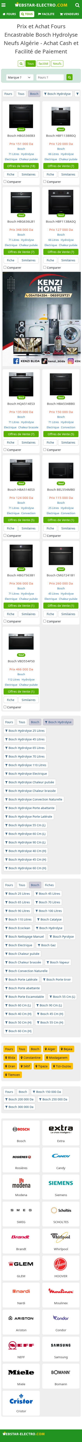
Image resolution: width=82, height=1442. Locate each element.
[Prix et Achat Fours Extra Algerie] (61, 1129)
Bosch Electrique (20, 945)
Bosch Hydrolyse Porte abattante (31, 808)
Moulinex (61, 1303)
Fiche (10, 174)
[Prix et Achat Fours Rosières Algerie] (21, 1156)
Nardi (21, 1303)
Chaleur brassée (28, 427)
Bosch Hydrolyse (59, 94)
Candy (60, 1168)
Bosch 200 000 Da (21, 1099)
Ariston (21, 1330)
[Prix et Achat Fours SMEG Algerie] (21, 1210)
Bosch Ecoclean (19, 928)
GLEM (21, 1276)
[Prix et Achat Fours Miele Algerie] (21, 1372)
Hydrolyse (27, 154)
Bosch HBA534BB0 (61, 403)
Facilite (48, 14)
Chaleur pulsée (28, 159)
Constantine (32, 1058)
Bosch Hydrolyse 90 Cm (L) (27, 842)
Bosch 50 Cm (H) (20, 1022)
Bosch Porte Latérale (23, 979)
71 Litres (14, 154)
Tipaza (43, 1066)
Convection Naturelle (65, 428)
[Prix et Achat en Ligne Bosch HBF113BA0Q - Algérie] (61, 202)
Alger (51, 1049)
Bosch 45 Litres (49, 894)
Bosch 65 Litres (19, 902)
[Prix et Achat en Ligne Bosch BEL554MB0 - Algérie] (61, 470)
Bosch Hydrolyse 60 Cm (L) (27, 834)
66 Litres (53, 154)
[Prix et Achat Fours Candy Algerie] (61, 1156)
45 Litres (53, 593)
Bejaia (68, 1049)
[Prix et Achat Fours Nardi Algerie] (21, 1291)
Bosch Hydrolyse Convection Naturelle (35, 799)
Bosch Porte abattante (24, 988)
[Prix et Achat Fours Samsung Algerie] (61, 1345)
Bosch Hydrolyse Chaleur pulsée (31, 782)
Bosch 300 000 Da (21, 1107)
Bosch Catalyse (51, 919)
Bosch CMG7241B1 (61, 575)
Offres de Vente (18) (21, 166)
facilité (43, 64)
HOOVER (60, 1276)
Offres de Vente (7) (61, 166)
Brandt (21, 1249)
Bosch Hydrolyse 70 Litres (27, 756)
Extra (61, 1141)
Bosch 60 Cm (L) (20, 1005)
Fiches (49, 885)
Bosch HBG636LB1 (21, 221)
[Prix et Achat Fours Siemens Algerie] (61, 1183)
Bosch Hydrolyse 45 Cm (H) (27, 859)
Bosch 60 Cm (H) (20, 1031)
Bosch (34, 94)
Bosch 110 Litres (20, 919)
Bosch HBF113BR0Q (61, 135)
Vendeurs (71, 14)
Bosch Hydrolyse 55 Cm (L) (27, 825)
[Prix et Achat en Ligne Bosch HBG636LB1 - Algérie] (21, 202)
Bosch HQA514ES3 (21, 403)
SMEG (21, 1222)
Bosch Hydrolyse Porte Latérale (30, 816)
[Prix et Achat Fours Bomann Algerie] (61, 1372)
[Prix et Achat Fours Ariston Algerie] (21, 1318)
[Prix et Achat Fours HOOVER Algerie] (61, 1264)
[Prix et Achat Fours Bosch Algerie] (21, 1129)
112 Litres (14, 679)
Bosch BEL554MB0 (61, 489)
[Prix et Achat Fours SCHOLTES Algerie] (61, 1210)
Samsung (61, 1357)
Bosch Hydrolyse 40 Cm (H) (27, 851)
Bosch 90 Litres (19, 911)
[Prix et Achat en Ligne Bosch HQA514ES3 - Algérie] (21, 384)
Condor (61, 1330)
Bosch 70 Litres (49, 902)
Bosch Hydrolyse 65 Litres (27, 748)
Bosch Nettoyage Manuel (26, 937)
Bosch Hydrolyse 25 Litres (27, 731)
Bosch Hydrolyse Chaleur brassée (32, 791)
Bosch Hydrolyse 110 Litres (27, 765)
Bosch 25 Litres (19, 894)
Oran (11, 1066)
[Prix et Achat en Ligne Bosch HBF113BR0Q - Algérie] (61, 116)
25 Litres (53, 508)
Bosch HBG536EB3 (21, 135)
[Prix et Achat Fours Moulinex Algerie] (61, 1291)
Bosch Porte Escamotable (26, 997)
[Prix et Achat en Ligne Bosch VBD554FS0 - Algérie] (21, 641)
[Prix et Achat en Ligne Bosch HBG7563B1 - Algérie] (21, 556)
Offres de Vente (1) (61, 520)
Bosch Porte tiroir (58, 979)
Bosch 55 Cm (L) (64, 997)
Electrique (11, 159)
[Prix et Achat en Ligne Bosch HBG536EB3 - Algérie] (21, 116)
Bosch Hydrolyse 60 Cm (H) (27, 868)
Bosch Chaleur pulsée (24, 954)
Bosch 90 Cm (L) (51, 1005)
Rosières (21, 1168)
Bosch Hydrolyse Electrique (28, 774)
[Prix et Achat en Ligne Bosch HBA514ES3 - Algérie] (21, 470)
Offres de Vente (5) (61, 434)
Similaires (29, 174)
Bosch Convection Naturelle (28, 971)
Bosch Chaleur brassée (25, 962)
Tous (29, 14)
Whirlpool (61, 1249)
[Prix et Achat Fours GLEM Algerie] (21, 1264)
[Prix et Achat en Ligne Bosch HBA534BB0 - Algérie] (61, 384)
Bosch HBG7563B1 (21, 575)
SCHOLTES (61, 1222)
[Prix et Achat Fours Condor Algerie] (61, 1318)
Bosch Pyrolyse (63, 937)
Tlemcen (14, 1075)
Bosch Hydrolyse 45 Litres (27, 739)
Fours (11, 14)
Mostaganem (58, 1058)
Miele (21, 1384)
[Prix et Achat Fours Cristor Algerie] (21, 1399)
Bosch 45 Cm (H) (51, 1014)
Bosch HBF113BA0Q (61, 221)
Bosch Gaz (48, 945)
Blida (11, 1058)
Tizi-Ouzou (63, 1066)
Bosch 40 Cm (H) (20, 1014)
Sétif (27, 1066)
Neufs (57, 64)
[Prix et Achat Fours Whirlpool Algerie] (61, 1237)
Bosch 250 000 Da (54, 1099)
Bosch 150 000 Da (48, 1092)
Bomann (61, 1384)
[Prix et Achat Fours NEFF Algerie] (21, 1345)
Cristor (21, 1411)
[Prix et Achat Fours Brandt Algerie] (21, 1237)
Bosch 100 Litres (50, 911)
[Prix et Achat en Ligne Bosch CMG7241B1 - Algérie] (61, 556)
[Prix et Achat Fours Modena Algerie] (21, 1183)
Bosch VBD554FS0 (21, 661)
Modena (21, 1195)
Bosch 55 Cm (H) (51, 1022)
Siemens (61, 1195)
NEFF (21, 1357)
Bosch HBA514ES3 (21, 489)
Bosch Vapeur (59, 962)
